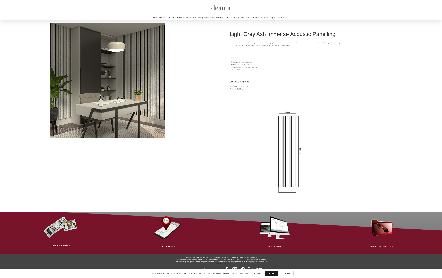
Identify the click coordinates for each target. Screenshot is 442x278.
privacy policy (256, 273)
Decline (287, 273)
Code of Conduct (221, 264)
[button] (286, 17)
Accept (271, 273)
